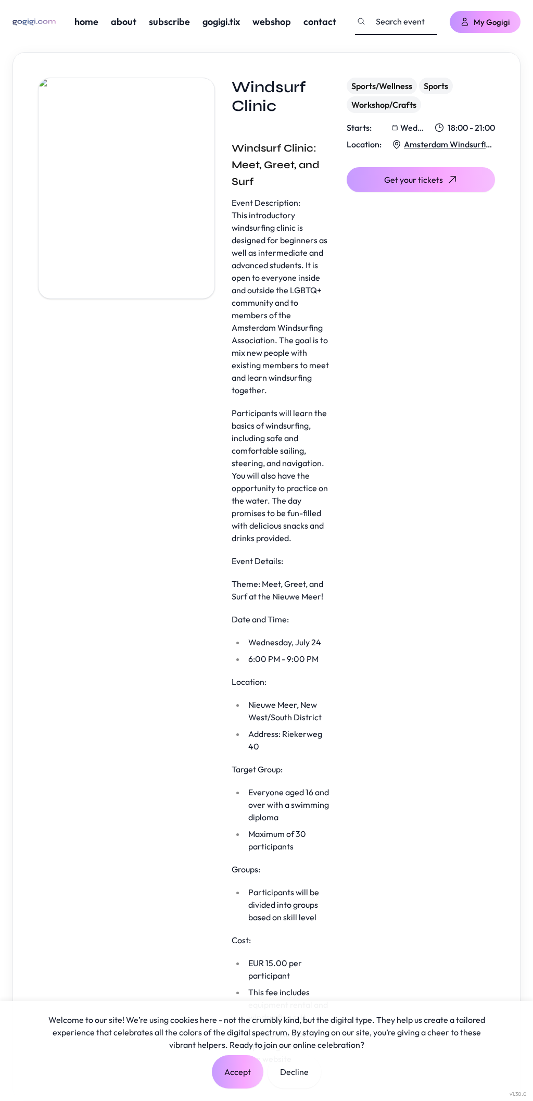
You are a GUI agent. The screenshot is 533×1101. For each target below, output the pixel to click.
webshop (271, 22)
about (123, 22)
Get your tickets (413, 179)
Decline (294, 1072)
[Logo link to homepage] (34, 22)
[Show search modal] (361, 21)
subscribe (169, 22)
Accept (237, 1072)
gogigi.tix (221, 22)
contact (319, 22)
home (86, 22)
